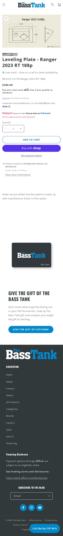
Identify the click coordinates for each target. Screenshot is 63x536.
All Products (12, 402)
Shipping (5, 98)
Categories (12, 409)
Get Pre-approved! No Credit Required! (18, 117)
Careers (10, 422)
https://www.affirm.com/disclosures (26, 477)
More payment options (31, 155)
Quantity (6, 122)
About (9, 381)
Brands (10, 415)
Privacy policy (51, 520)
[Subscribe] (49, 496)
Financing (11, 443)
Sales (9, 429)
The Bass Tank (19, 520)
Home (9, 374)
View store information (18, 174)
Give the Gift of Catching (31, 329)
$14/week (46, 113)
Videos (9, 395)
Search (10, 436)
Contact (10, 388)
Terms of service (20, 525)
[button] (3, 4)
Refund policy (35, 520)
